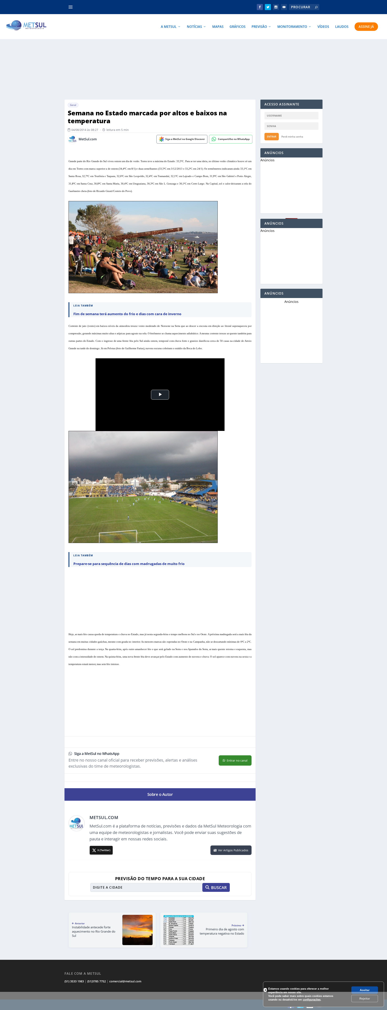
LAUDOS (342, 27)
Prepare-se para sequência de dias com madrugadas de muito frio (129, 563)
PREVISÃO (259, 27)
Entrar (271, 136)
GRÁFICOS (238, 27)
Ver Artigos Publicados (233, 850)
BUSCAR (219, 887)
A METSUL (169, 27)
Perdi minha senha (292, 136)
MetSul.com (88, 139)
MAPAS (218, 27)
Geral (73, 105)
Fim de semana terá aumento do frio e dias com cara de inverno (127, 314)
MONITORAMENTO (292, 27)
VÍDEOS (323, 27)
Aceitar (364, 990)
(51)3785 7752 (96, 981)
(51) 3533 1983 (74, 981)
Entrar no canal (237, 760)
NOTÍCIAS (194, 27)
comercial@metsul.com (125, 981)
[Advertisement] (193, 69)
